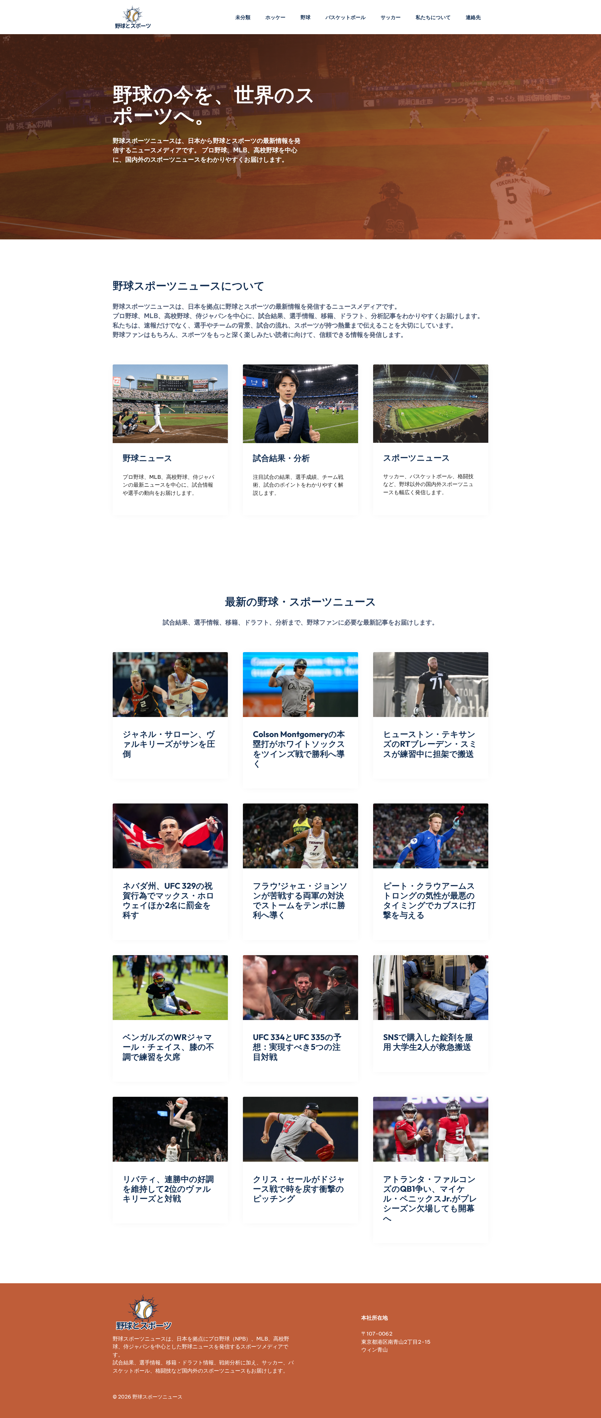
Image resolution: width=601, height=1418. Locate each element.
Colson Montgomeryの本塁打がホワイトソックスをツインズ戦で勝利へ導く (299, 749)
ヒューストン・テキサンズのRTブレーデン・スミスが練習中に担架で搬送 (430, 744)
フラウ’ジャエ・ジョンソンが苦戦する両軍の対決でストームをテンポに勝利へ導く (300, 900)
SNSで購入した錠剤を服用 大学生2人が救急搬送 (428, 1042)
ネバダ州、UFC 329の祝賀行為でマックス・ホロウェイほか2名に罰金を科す (168, 900)
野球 (305, 17)
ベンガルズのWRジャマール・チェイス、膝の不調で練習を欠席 (168, 1047)
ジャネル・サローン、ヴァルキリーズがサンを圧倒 (169, 744)
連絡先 (473, 17)
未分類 (242, 17)
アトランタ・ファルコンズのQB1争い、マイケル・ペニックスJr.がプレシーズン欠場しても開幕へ (430, 1198)
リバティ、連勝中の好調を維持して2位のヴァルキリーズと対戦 (168, 1189)
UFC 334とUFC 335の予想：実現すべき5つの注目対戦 (297, 1047)
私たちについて (433, 17)
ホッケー (275, 17)
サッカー (391, 17)
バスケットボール (346, 17)
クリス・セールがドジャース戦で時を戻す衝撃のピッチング (299, 1189)
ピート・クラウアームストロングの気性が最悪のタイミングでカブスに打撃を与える (429, 900)
